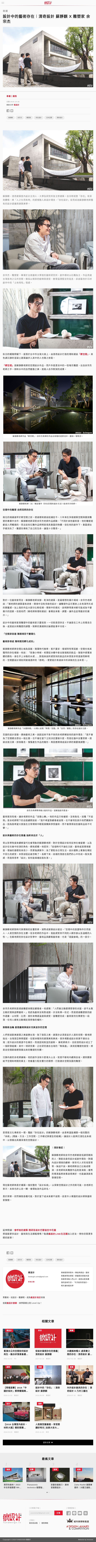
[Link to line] (74, 1513)
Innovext (90, 1539)
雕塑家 (29, 118)
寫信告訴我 (33, 1523)
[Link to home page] (12, 1518)
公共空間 (49, 118)
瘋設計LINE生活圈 (58, 1234)
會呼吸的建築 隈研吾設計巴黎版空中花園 (35, 1230)
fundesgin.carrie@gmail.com (38, 1277)
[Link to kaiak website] (77, 1520)
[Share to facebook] (8, 110)
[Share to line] (11, 110)
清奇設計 (60, 118)
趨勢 (15, 96)
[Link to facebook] (68, 1513)
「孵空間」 (83, 354)
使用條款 (44, 1523)
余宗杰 (20, 118)
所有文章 (31, 1282)
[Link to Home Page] (48, 2)
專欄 (9, 96)
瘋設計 (16, 105)
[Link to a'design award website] (77, 1527)
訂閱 (58, 1513)
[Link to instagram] (85, 1513)
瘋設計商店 (36, 1297)
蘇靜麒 (10, 118)
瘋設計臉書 (12, 1303)
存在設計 (39, 118)
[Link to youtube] (80, 1513)
